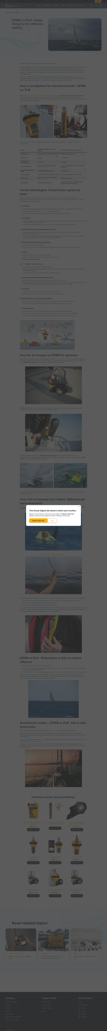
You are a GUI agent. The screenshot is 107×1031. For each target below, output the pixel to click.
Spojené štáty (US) (38, 520)
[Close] (79, 507)
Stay (52, 520)
